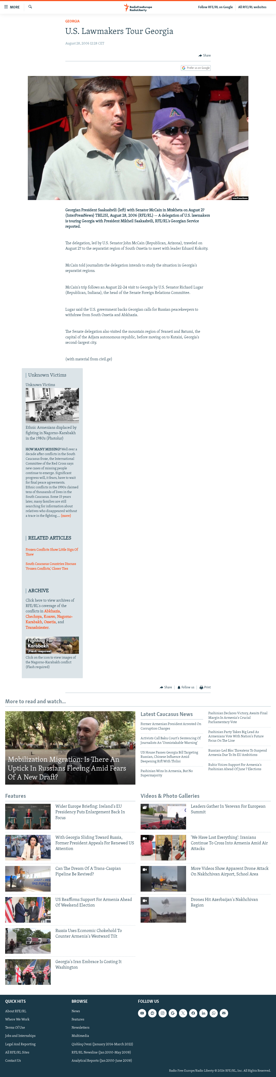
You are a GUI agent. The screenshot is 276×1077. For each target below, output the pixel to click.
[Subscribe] (224, 1013)
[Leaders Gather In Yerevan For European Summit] (163, 816)
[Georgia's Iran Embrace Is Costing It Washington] (28, 972)
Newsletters (80, 1028)
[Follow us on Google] (173, 1013)
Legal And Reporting (20, 1044)
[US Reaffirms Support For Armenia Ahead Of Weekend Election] (28, 910)
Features (78, 1019)
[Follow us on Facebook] (193, 1013)
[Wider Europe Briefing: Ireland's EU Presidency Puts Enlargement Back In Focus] (28, 816)
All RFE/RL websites (252, 7)
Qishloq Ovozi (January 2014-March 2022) (102, 1044)
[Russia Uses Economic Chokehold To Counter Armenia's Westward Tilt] (28, 941)
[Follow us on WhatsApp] (214, 1013)
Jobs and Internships (20, 1036)
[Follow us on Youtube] (142, 1013)
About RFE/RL (15, 1011)
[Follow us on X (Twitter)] (183, 1013)
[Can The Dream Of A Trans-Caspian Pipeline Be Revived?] (28, 879)
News (76, 1011)
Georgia (72, 22)
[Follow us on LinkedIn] (203, 1013)
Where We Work (17, 1019)
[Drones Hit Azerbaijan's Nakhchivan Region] (163, 910)
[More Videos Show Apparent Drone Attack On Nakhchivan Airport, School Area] (163, 879)
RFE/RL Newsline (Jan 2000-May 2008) (101, 1052)
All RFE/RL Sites (17, 1052)
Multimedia (80, 1036)
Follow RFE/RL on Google (215, 7)
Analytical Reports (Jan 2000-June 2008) (102, 1060)
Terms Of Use (15, 1028)
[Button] (205, 55)
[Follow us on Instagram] (162, 1013)
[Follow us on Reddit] (152, 1013)
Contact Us (13, 1060)
